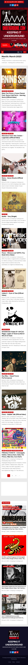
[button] (21, 52)
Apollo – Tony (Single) (9, 216)
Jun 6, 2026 (6, 561)
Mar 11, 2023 (6, 459)
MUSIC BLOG (4, 91)
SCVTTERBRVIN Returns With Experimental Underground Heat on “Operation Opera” (12, 617)
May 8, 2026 (6, 620)
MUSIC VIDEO (10, 91)
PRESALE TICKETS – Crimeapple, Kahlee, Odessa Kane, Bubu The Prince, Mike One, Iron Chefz (13, 455)
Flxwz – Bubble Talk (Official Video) (14, 414)
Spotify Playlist (18, 509)
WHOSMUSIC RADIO (5, 329)
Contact (18, 662)
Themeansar (14, 659)
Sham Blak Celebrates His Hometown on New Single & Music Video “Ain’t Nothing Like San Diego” (14, 588)
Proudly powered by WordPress (10, 657)
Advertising (5, 507)
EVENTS (3, 450)
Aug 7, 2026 (6, 531)
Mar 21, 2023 (6, 338)
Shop (13, 662)
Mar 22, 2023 (6, 257)
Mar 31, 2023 (6, 99)
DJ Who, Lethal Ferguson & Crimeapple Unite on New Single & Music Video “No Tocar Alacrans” (13, 558)
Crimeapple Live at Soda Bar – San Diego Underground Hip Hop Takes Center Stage (14, 529)
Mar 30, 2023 (6, 182)
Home (3, 58)
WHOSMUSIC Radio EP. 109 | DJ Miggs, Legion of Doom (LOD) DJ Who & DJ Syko (13, 334)
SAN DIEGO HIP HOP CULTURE (17, 450)
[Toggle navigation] (18, 52)
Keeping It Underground (17, 99)
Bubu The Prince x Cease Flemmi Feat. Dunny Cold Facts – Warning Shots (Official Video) (13, 95)
